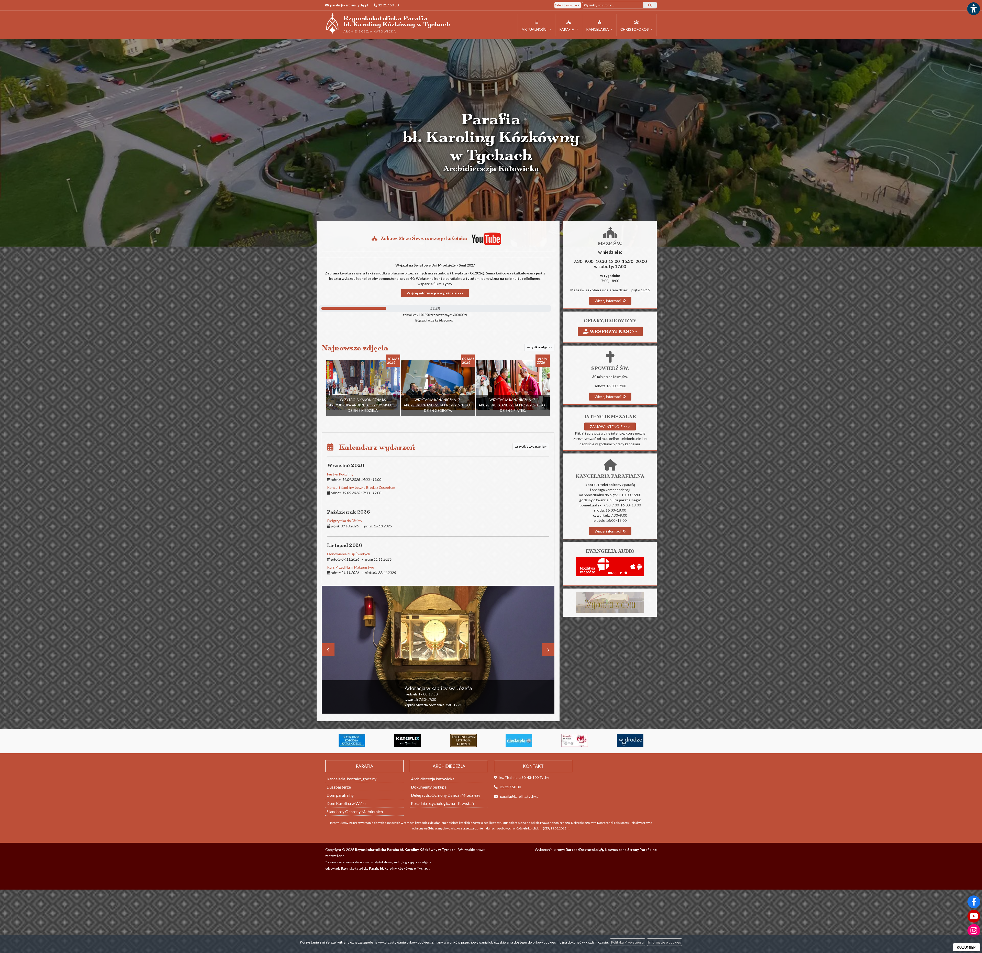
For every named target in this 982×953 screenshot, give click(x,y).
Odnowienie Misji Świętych (348, 554)
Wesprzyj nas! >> (612, 331)
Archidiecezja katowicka (432, 778)
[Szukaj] (650, 5)
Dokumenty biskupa (429, 786)
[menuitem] (537, 25)
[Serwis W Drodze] (463, 740)
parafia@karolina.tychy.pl (348, 5)
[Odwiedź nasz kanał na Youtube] (973, 916)
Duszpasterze (339, 786)
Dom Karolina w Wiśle (346, 803)
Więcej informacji (608, 300)
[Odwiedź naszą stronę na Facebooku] (973, 901)
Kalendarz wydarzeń (374, 447)
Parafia (567, 29)
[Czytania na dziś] (610, 602)
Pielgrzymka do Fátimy (344, 520)
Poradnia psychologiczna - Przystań (442, 803)
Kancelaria (598, 29)
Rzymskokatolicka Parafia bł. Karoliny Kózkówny (387, 23)
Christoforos (635, 29)
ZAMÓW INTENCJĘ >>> (610, 426)
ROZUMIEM (966, 947)
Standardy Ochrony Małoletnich (355, 811)
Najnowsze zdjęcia (355, 348)
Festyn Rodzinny (340, 474)
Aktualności (535, 29)
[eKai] (630, 740)
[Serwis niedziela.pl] (351, 740)
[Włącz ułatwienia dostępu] (973, 9)
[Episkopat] (518, 740)
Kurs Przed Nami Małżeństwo (350, 567)
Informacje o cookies (664, 942)
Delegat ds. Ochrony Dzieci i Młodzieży (445, 795)
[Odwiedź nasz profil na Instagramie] (973, 930)
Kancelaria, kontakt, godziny (351, 778)
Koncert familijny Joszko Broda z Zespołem (361, 487)
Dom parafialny (340, 795)
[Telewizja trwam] (574, 740)
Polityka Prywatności (627, 942)
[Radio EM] (407, 740)
